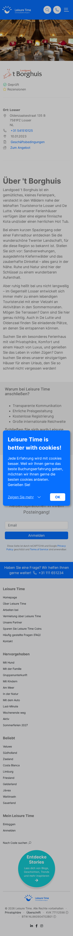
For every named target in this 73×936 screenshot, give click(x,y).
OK (57, 497)
